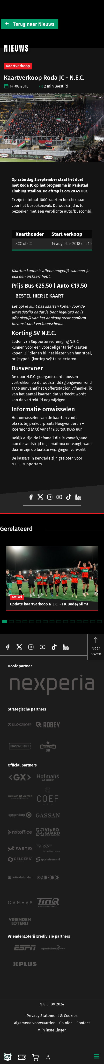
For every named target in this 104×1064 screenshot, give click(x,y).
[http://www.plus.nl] (25, 964)
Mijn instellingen (52, 1030)
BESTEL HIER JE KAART (39, 296)
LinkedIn (54, 647)
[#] (31, 497)
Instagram (31, 647)
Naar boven (95, 651)
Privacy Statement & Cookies (52, 1015)
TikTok (66, 647)
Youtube (42, 647)
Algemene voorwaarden (34, 1023)
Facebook (8, 647)
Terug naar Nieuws (33, 24)
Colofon (66, 1023)
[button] (96, 1056)
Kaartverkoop (18, 66)
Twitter (19, 647)
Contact (83, 1023)
